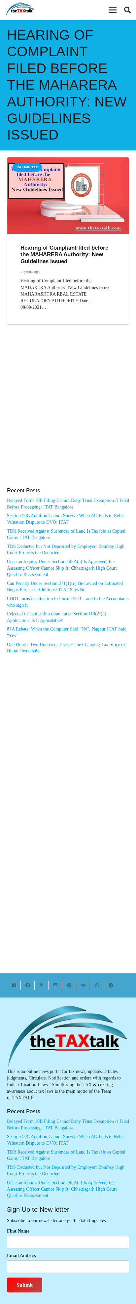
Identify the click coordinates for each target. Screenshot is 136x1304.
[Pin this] (69, 985)
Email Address (21, 1255)
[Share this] (28, 985)
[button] (112, 10)
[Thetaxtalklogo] (20, 10)
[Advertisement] (68, 413)
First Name (18, 1231)
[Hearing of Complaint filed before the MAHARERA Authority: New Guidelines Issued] (68, 160)
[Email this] (14, 985)
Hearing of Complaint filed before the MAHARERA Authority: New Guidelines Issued (64, 254)
